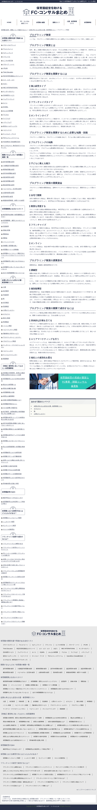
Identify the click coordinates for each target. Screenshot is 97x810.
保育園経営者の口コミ (10, 404)
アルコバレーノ (8, 49)
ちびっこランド (8, 53)
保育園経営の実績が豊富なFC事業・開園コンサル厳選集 (74, 381)
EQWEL (5, 107)
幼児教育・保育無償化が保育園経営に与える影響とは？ (36, 725)
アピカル (6, 114)
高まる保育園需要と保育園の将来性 (38, 733)
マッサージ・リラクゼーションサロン (14, 709)
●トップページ (81, 789)
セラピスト (37, 408)
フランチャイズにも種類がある (13, 543)
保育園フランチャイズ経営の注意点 (42, 774)
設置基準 (6, 226)
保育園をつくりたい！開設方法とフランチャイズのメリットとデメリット (13, 255)
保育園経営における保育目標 (12, 452)
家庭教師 (6, 358)
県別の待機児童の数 (9, 388)
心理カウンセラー (39, 414)
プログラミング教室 (9, 341)
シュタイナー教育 (8, 521)
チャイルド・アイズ (9, 134)
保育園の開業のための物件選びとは (49, 729)
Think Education (8, 72)
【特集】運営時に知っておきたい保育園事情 (12, 367)
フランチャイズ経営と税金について (73, 782)
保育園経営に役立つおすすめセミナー (62, 689)
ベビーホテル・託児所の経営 (12, 189)
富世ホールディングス (10, 126)
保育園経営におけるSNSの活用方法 (56, 718)
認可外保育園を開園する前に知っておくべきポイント (19, 729)
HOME (9, 22)
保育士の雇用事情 (8, 396)
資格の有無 (6, 230)
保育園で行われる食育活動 (11, 470)
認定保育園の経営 (8, 181)
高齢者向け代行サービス (11, 333)
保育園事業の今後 (8, 392)
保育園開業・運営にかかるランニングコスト (44, 681)
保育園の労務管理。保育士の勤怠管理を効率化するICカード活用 (22, 718)
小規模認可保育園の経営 (11, 165)
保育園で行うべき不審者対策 (12, 456)
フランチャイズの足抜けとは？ (13, 617)
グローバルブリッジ (9, 45)
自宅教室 (6, 302)
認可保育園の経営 (8, 162)
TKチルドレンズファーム (11, 138)
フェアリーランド (8, 99)
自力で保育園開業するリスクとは (13, 273)
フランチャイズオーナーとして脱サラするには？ (50, 778)
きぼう (5, 84)
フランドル (6, 56)
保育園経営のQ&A (8, 492)
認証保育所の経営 (8, 177)
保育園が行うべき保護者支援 (12, 474)
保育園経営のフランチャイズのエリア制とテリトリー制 (73, 774)
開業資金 (6, 234)
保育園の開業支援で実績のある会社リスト (12, 39)
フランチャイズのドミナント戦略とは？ (37, 785)
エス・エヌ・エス (8, 80)
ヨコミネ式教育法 (8, 529)
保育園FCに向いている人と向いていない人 (16, 692)
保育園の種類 (40, 22)
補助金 (5, 238)
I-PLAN (5, 68)
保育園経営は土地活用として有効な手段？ (38, 749)
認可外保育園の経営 (9, 173)
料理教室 (6, 322)
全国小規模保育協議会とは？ (12, 400)
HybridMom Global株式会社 (11, 141)
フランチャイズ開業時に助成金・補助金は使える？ (18, 782)
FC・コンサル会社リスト (24, 22)
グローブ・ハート (8, 64)
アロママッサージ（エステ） (12, 337)
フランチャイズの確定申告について (48, 782)
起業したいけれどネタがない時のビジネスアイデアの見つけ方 (21, 771)
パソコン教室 (7, 326)
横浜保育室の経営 (8, 185)
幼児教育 (6, 291)
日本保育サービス (8, 95)
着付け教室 (6, 318)
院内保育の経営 (8, 196)
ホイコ (5, 103)
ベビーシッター (8, 351)
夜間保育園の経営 (8, 169)
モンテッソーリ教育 (9, 525)
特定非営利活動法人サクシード (13, 76)
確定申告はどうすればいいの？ (13, 498)
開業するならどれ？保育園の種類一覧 (12, 156)
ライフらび (6, 118)
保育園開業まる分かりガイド (12, 209)
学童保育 (6, 295)
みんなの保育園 (8, 111)
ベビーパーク (7, 130)
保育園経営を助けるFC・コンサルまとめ (12, 1)
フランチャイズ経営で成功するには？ (12, 538)
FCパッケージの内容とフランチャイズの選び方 (70, 767)
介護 (4, 287)
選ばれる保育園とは (9, 384)
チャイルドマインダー (10, 355)
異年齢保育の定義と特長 (11, 483)
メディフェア (7, 122)
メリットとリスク (8, 242)
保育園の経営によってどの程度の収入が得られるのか (73, 725)
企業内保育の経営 (8, 192)
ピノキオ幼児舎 (8, 60)
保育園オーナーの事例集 (11, 249)
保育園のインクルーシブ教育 (12, 518)
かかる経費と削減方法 (10, 408)
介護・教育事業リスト (72, 22)
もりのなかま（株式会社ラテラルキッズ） (15, 659)
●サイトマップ (91, 789)
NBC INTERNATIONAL (10, 87)
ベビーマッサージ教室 (10, 329)
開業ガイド (56, 22)
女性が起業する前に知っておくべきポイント (57, 771)
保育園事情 (87, 22)
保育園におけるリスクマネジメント (13, 733)
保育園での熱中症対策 (10, 466)
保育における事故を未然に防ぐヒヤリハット (16, 736)
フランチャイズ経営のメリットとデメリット (38, 767)
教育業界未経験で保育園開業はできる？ (15, 681)
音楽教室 (6, 306)
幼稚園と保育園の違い (10, 245)
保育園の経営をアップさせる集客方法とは (76, 729)
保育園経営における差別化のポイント (14, 740)
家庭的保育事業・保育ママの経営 (13, 200)
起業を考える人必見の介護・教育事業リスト (48, 406)
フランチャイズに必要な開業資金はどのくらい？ (17, 778)
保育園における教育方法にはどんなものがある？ (12, 512)
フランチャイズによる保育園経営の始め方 (15, 774)
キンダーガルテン (8, 91)
